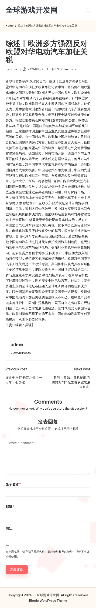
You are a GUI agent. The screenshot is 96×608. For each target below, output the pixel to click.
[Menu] (88, 10)
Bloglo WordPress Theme (48, 600)
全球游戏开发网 (32, 10)
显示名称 (13, 484)
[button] (20, 353)
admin (16, 344)
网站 (9, 529)
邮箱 (10, 506)
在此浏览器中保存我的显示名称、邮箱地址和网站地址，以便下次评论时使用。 (47, 554)
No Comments (66, 69)
